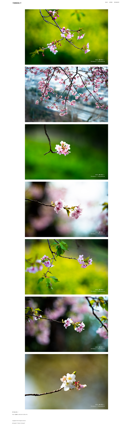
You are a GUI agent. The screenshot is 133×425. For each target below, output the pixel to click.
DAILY (106, 2)
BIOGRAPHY (116, 2)
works (110, 2)
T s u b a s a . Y (17, 3)
